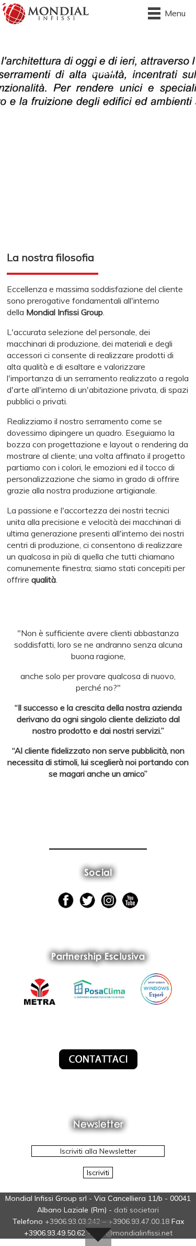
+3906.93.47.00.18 (138, 1221)
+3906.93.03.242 (72, 1221)
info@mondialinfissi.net (132, 1233)
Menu (175, 13)
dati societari (136, 1210)
